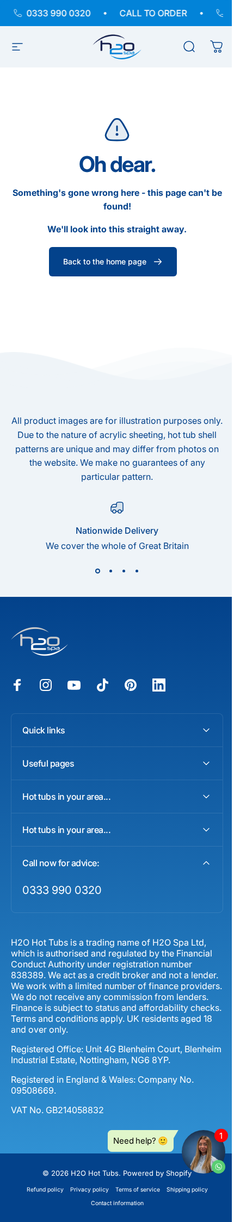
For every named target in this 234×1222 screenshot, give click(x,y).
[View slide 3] (123, 570)
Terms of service (133, 1188)
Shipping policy (183, 1188)
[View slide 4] (136, 570)
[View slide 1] (97, 570)
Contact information (113, 1202)
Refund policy (40, 1188)
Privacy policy (85, 1188)
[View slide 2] (110, 570)
